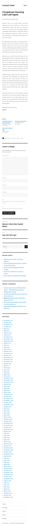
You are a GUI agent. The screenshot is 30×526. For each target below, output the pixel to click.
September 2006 (8, 454)
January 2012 (7, 363)
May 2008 (6, 413)
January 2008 (7, 421)
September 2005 (8, 478)
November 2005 (8, 474)
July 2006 (6, 458)
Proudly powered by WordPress (17, 523)
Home (4, 504)
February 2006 (8, 468)
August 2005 (7, 480)
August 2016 (7, 335)
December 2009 (8, 378)
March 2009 (7, 392)
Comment (5, 155)
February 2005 (8, 493)
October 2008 (8, 402)
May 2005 (6, 487)
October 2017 (7, 326)
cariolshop (7, 294)
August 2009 (7, 384)
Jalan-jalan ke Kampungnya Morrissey (15, 275)
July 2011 (6, 365)
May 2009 (7, 388)
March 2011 (7, 367)
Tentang (4, 507)
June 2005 (7, 485)
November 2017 (8, 324)
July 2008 (6, 409)
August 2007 (7, 431)
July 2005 (6, 483)
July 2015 (6, 345)
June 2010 (6, 370)
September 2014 (8, 357)
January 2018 (7, 322)
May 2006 (7, 462)
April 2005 (7, 489)
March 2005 (7, 491)
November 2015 (8, 339)
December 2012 (8, 359)
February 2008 (8, 419)
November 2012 (8, 361)
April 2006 (7, 464)
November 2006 (8, 450)
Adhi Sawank (7, 302)
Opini (3, 515)
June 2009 (7, 386)
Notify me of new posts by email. (12, 208)
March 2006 (7, 466)
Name (4, 177)
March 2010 (7, 376)
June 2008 (7, 411)
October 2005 (8, 476)
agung (5, 306)
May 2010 (6, 372)
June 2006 (7, 460)
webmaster (7, 138)
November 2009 (8, 380)
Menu (25, 5)
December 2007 (8, 423)
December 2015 (8, 337)
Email (4, 185)
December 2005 (8, 472)
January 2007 (7, 446)
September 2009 (8, 382)
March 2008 (7, 417)
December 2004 (8, 497)
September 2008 (8, 404)
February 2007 (8, 443)
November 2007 (8, 425)
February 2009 (8, 394)
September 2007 (8, 429)
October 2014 (7, 355)
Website (4, 192)
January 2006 (8, 470)
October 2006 (8, 452)
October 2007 (8, 427)
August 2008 (7, 407)
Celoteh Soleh (8, 5)
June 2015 (6, 347)
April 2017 (6, 330)
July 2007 (6, 433)
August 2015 (7, 343)
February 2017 (8, 333)
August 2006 (7, 456)
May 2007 (6, 437)
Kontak (4, 518)
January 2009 (8, 396)
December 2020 (8, 320)
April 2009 (7, 390)
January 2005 (7, 495)
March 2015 (7, 349)
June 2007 (7, 435)
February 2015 (8, 351)
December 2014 (8, 353)
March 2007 (7, 441)
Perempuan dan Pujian (20, 121)
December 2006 (8, 448)
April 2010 (7, 374)
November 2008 (8, 400)
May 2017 (6, 328)
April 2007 (7, 439)
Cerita (21, 138)
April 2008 (7, 415)
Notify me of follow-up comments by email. (14, 202)
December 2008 (8, 398)
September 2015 (8, 341)
